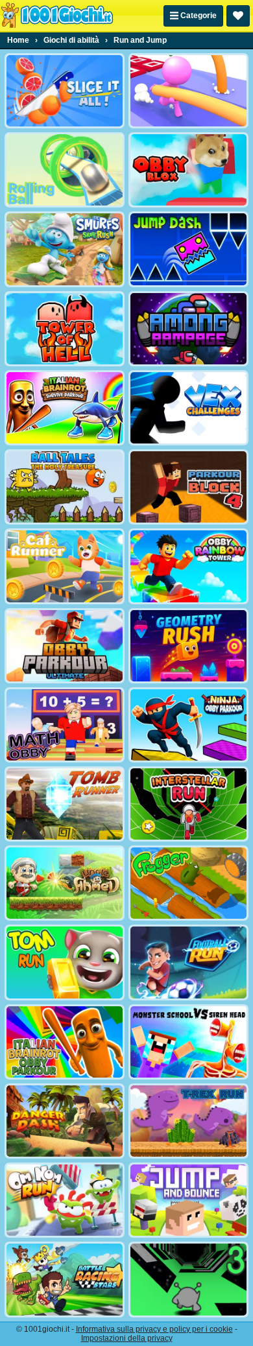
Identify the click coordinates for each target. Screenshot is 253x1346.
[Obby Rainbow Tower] (188, 566)
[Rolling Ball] (65, 169)
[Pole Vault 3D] (188, 90)
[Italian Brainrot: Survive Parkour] (65, 407)
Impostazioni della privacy (127, 1338)
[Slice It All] (65, 90)
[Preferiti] (238, 16)
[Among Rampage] (188, 328)
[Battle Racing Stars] (65, 1279)
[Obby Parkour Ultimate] (65, 645)
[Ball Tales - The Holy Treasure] (65, 487)
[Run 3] (188, 1279)
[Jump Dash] (188, 249)
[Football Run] (188, 962)
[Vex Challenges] (188, 407)
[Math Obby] (65, 724)
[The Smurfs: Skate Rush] (65, 249)
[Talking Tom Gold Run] (65, 962)
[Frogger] (188, 883)
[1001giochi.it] (57, 15)
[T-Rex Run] (188, 1121)
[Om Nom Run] (65, 1200)
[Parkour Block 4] (188, 487)
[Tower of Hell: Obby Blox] (65, 328)
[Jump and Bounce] (188, 1200)
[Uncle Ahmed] (65, 883)
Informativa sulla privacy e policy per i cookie (154, 1329)
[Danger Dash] (65, 1121)
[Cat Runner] (65, 566)
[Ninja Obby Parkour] (188, 724)
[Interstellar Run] (188, 804)
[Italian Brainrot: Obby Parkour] (65, 1042)
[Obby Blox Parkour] (188, 169)
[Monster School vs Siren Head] (188, 1042)
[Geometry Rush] (188, 645)
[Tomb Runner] (65, 804)
